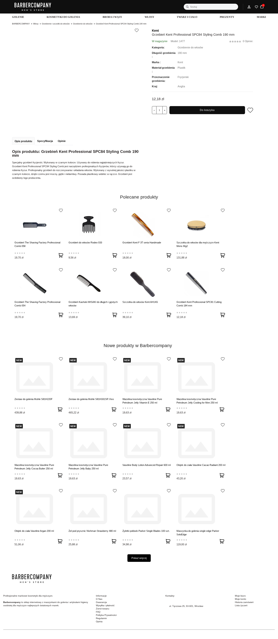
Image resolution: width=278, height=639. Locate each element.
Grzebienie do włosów (83, 24)
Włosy (35, 24)
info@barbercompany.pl (181, 610)
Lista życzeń (241, 605)
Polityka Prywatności (106, 615)
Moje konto (240, 599)
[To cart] (60, 255)
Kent (155, 30)
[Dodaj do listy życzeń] (136, 30)
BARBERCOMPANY (21, 24)
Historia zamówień (244, 602)
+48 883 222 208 (178, 602)
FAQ (98, 612)
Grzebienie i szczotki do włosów (56, 24)
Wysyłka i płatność (105, 605)
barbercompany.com (179, 613)
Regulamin (101, 618)
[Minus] (154, 110)
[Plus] (165, 110)
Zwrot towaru (102, 608)
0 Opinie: (248, 41)
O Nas (99, 599)
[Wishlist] (61, 210)
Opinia (99, 621)
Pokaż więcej (139, 558)
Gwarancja (101, 602)
